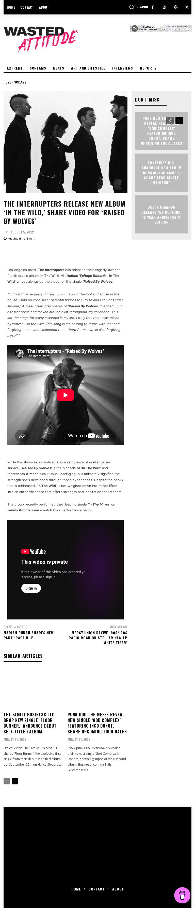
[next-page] (15, 781)
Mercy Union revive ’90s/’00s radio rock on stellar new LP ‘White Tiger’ (98, 637)
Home (7, 82)
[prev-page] (7, 781)
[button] (138, 6)
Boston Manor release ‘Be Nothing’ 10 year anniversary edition (161, 214)
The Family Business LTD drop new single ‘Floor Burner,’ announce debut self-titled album (30, 723)
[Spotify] (175, 7)
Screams (20, 82)
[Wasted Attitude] (67, 39)
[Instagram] (164, 7)
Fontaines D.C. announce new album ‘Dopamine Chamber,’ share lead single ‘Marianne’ (162, 172)
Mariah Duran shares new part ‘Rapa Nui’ (29, 635)
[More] (165, 252)
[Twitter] (187, 7)
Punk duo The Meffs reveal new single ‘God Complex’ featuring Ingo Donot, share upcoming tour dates (97, 723)
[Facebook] (152, 7)
